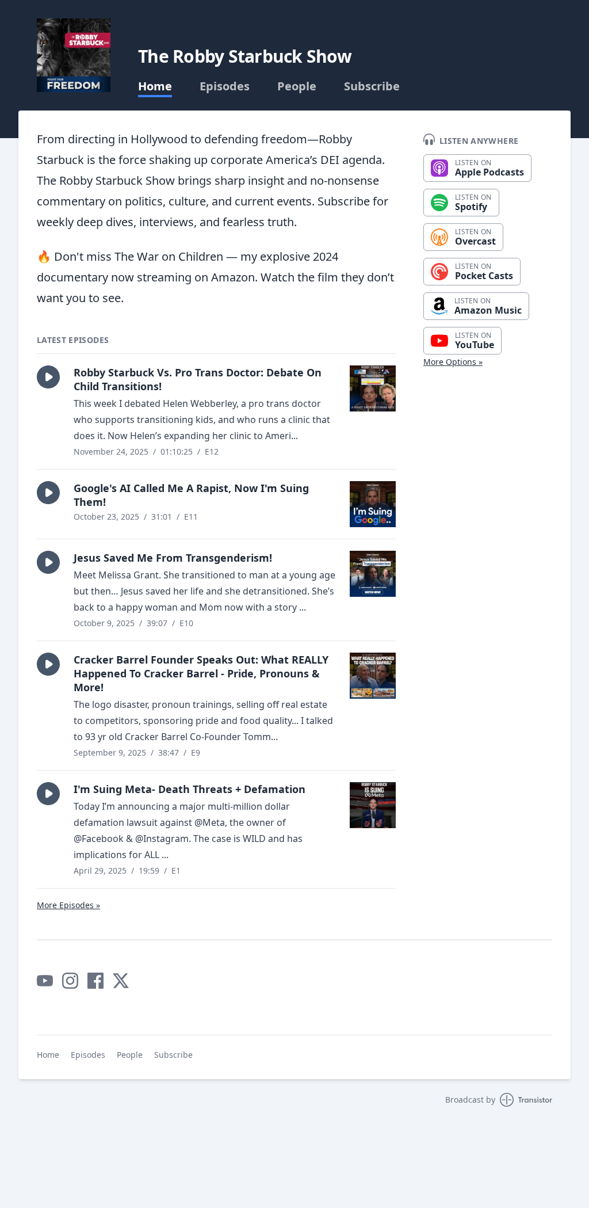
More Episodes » (68, 905)
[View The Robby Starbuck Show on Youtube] (45, 981)
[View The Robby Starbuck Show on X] (121, 981)
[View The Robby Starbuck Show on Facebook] (95, 981)
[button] (48, 376)
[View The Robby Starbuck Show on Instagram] (70, 981)
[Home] (73, 55)
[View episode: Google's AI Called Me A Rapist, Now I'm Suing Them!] (373, 504)
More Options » (453, 361)
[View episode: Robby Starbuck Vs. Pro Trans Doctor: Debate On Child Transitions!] (373, 388)
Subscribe (372, 86)
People (296, 86)
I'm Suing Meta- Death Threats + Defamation (189, 789)
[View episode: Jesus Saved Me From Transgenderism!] (373, 574)
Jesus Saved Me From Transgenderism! (173, 558)
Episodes (225, 86)
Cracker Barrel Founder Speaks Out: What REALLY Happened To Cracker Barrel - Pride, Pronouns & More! (201, 673)
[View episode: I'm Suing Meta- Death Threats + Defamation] (373, 805)
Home (155, 86)
